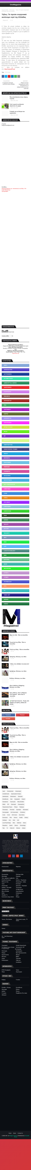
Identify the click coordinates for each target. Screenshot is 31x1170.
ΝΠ (4, 436)
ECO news (11, 10)
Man (5, 555)
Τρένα (17, 970)
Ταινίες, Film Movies (7, 919)
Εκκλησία (7, 396)
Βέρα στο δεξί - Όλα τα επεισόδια (19, 635)
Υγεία (3, 883)
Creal (6, 497)
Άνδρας (4, 979)
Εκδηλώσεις (7, 391)
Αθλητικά (4, 995)
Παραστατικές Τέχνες (10, 449)
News (5, 564)
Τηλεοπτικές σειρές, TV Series (22, 920)
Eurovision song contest (8, 896)
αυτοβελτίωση (8, 378)
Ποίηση (3, 952)
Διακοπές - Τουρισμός (21, 885)
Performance (5, 960)
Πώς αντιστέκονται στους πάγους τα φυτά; (19, 97)
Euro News (7, 506)
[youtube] (8, 718)
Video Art (7, 595)
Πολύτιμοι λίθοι (19, 874)
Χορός (3, 958)
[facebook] (8, 714)
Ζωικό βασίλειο (20, 891)
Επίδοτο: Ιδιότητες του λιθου (17, 678)
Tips (5, 586)
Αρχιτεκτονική (5, 954)
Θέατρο (18, 954)
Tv (4, 590)
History (6, 528)
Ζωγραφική (7, 409)
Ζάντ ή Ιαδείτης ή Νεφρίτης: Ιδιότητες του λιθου (17, 686)
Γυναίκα (18, 979)
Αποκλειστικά (8, 369)
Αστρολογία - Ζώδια (21, 882)
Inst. (5, 537)
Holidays (7, 533)
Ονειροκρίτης (8, 444)
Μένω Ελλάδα (8, 427)
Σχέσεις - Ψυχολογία (21, 880)
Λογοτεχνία (7, 422)
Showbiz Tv (5, 895)
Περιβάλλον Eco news (21, 993)
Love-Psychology (9, 550)
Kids (5, 542)
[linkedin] (21, 856)
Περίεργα (7, 458)
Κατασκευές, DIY (20, 947)
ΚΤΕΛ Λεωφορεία (6, 970)
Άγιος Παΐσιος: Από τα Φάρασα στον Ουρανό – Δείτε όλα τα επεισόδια (18, 694)
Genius (6, 520)
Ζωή (17, 878)
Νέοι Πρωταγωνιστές (21, 952)
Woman (6, 599)
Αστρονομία (8, 374)
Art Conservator (9, 484)
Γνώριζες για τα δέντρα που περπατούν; (17, 112)
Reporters (7, 568)
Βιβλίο (17, 956)
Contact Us (20, 1133)
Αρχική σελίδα (5, 10)
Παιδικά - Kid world (6, 887)
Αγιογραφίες (5, 191)
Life (5, 546)
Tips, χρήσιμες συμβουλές (8, 878)
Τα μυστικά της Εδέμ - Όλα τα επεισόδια (18, 643)
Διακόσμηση (7, 387)
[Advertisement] (15, 175)
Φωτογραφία (8, 480)
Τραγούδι (18, 958)
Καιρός (6, 414)
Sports (6, 573)
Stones (6, 577)
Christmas (7, 489)
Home (10, 1133)
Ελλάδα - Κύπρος (6, 987)
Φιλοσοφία (4, 876)
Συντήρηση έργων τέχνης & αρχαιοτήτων (8, 948)
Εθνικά (17, 989)
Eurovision (7, 511)
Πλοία (3, 971)
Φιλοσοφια (7, 475)
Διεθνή (3, 991)
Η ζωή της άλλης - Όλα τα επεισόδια (19, 649)
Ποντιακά (7, 467)
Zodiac (6, 603)
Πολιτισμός (7, 462)
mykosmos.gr (15, 353)
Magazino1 (5, 20)
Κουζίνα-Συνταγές (6, 880)
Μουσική (4, 956)
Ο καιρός (4, 993)
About (14, 1133)
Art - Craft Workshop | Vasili (7, 937)
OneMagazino (15, 5)
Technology (8, 581)
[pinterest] (22, 714)
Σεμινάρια (7, 471)
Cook (5, 493)
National (6, 559)
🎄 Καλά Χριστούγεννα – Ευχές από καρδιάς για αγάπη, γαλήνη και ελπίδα (19, 702)
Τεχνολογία (19, 887)
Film (5, 515)
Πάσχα (6, 453)
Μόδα (5, 431)
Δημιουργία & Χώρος (10, 383)
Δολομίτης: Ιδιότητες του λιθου (18, 656)
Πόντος (17, 991)
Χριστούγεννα (5, 889)
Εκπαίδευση (7, 400)
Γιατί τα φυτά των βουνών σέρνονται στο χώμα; (17, 105)
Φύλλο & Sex (5, 882)
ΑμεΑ (5, 365)
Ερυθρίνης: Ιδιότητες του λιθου (18, 671)
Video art (18, 960)
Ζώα (5, 405)
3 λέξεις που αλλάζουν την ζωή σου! (19, 664)
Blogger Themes (13, 1135)
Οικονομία (7, 440)
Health (6, 524)
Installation (18, 962)
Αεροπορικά (19, 971)
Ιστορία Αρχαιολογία (21, 945)
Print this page (5, 911)
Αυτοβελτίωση (19, 889)
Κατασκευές (7, 418)
